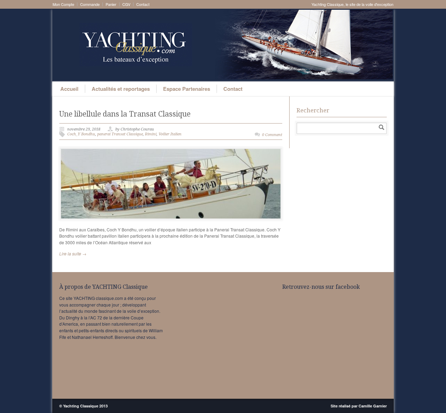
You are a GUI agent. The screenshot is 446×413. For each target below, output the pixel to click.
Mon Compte (63, 4)
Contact (142, 4)
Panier (111, 4)
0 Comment (272, 135)
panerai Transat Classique (120, 134)
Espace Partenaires (186, 89)
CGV (126, 4)
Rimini (150, 134)
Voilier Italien (170, 134)
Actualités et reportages (121, 89)
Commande (90, 4)
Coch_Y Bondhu (81, 134)
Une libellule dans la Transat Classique (125, 114)
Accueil (69, 89)
